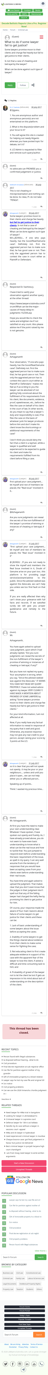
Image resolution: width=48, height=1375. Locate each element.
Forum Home (25, 1307)
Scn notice (7, 1083)
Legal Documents (9, 1284)
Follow (23, 85)
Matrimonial (36, 14)
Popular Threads (24, 1319)
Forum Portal (25, 1310)
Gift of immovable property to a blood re (25, 1217)
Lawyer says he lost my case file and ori (24, 1200)
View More (5, 1099)
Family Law (20, 1278)
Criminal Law (8, 1278)
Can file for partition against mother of (24, 1206)
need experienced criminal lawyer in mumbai (25, 1136)
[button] (41, 37)
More (23, 17)
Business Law (8, 1273)
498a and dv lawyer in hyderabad (20, 1132)
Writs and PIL (12, 14)
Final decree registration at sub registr (24, 1233)
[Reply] (41, 159)
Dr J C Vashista (14, 107)
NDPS (24, 14)
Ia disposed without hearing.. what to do (20, 1060)
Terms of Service (36, 1344)
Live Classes (14, 10)
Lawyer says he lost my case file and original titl (23, 1080)
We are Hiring (15, 1344)
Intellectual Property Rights (30, 1284)
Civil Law (19, 1273)
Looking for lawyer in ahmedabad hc (21, 1116)
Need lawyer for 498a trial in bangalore (23, 1112)
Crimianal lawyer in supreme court (21, 1119)
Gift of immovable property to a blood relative (23, 1077)
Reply (10, 85)
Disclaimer (13, 1347)
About (6, 1344)
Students (29, 1289)
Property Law (8, 1289)
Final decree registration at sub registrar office (23, 1066)
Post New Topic (24, 1324)
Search (41, 1257)
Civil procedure (10, 1063)
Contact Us (34, 1347)
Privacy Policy (23, 1347)
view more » (40, 1250)
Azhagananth (14, 213)
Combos (27, 10)
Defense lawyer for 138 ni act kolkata (22, 1122)
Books (37, 10)
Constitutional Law (33, 1273)
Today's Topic (25, 1315)
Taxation (20, 1289)
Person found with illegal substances (19, 1056)
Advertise (25, 1344)
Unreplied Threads (24, 1169)
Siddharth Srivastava (17, 185)
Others (39, 1289)
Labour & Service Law (36, 1278)
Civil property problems (13, 1087)
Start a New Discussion (24, 1163)
